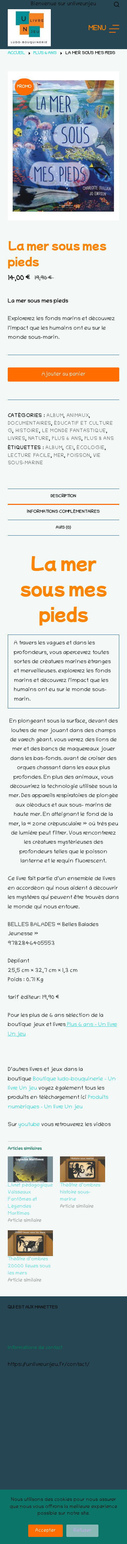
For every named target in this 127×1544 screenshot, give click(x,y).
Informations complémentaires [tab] (63, 511)
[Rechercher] (116, 4)
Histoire (27, 431)
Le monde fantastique (74, 431)
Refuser (82, 1530)
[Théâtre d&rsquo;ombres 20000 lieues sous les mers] (30, 1243)
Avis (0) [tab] (63, 527)
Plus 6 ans (66, 439)
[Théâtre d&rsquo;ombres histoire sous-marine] (82, 1169)
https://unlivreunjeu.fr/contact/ (49, 1365)
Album (55, 416)
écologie (91, 448)
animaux (78, 416)
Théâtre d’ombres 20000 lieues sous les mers (29, 1266)
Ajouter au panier (63, 374)
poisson (78, 456)
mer (59, 456)
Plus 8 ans (99, 439)
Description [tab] (63, 496)
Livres (16, 439)
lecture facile (29, 456)
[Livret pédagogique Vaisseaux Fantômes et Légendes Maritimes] (30, 1169)
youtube (29, 1125)
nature (38, 439)
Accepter (45, 1530)
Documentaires (29, 423)
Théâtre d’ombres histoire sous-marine (80, 1192)
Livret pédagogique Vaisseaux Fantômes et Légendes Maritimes (30, 1199)
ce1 (70, 448)
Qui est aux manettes (33, 1307)
